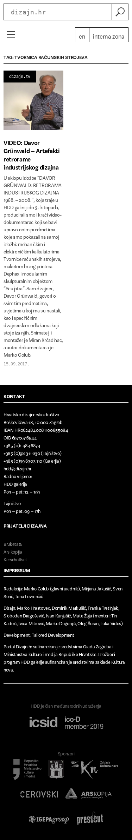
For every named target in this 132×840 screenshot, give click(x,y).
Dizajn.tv (19, 76)
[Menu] (11, 34)
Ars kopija (13, 550)
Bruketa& (13, 542)
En (82, 35)
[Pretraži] (120, 12)
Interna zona (109, 35)
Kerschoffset (15, 558)
